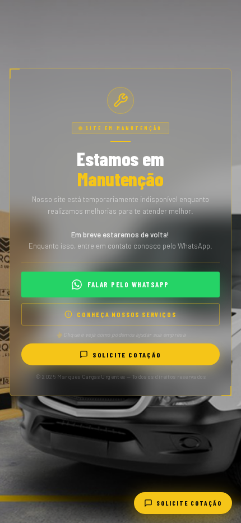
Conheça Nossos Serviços (126, 314)
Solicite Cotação (126, 355)
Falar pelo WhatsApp (128, 284)
